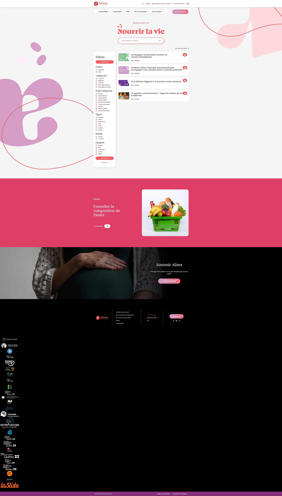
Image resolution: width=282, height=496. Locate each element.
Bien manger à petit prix (104, 85)
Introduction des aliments (104, 102)
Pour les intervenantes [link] (140, 11)
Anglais (100, 154)
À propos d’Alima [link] (103, 11)
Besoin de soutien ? (179, 3)
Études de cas (101, 121)
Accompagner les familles (104, 87)
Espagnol (100, 145)
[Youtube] (179, 320)
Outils (99, 123)
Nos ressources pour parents (123, 317)
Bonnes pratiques (102, 98)
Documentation (120, 323)
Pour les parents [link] (156, 11)
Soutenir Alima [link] (117, 11)
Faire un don (176, 316)
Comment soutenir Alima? (122, 312)
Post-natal (100, 138)
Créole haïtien (101, 149)
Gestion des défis (102, 95)
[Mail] (155, 315)
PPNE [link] (127, 11)
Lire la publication (98, 226)
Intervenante (101, 70)
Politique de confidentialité (163, 493)
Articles (100, 119)
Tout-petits (101, 82)
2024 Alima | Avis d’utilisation (180, 493)
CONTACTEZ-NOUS (152, 318)
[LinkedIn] (176, 320)
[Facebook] (173, 320)
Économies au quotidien (104, 104)
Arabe (99, 147)
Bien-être (100, 93)
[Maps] (149, 315)
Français (100, 151)
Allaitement (101, 80)
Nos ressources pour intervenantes (125, 315)
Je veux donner (169, 281)
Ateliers (118, 320)
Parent (99, 72)
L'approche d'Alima (102, 108)
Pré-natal (100, 136)
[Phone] (152, 315)
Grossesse (101, 78)
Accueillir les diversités (104, 110)
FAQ (148, 320)
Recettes (100, 106)
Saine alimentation (102, 100)
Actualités (100, 128)
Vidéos (100, 125)
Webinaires (101, 117)
